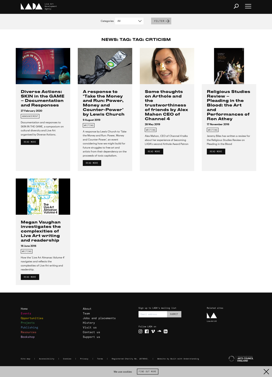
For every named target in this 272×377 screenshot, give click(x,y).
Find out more (147, 371)
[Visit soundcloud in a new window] (159, 331)
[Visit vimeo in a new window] (153, 331)
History (89, 322)
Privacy (84, 359)
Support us (91, 337)
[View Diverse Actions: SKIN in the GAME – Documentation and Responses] (43, 66)
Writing (89, 125)
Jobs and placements (99, 318)
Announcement (30, 116)
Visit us (90, 327)
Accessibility (46, 359)
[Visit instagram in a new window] (140, 331)
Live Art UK (212, 321)
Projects (28, 322)
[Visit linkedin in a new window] (165, 331)
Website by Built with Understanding (178, 359)
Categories (107, 21)
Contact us (91, 332)
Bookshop (28, 337)
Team (86, 313)
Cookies (67, 359)
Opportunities (32, 318)
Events (26, 313)
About (87, 308)
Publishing (29, 327)
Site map (25, 359)
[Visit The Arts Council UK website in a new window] (230, 359)
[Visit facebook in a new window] (147, 331)
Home (24, 308)
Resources (28, 332)
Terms (100, 359)
